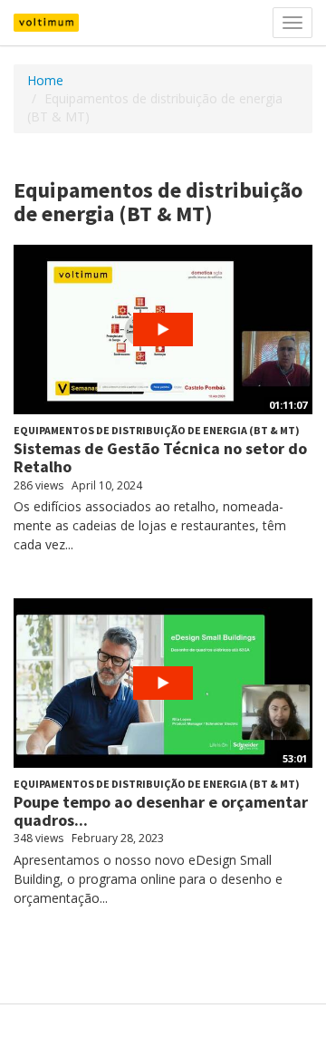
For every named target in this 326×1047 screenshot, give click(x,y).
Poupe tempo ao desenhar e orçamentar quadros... (161, 810)
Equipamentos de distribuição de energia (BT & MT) (157, 430)
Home (45, 80)
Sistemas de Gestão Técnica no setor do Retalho (160, 457)
